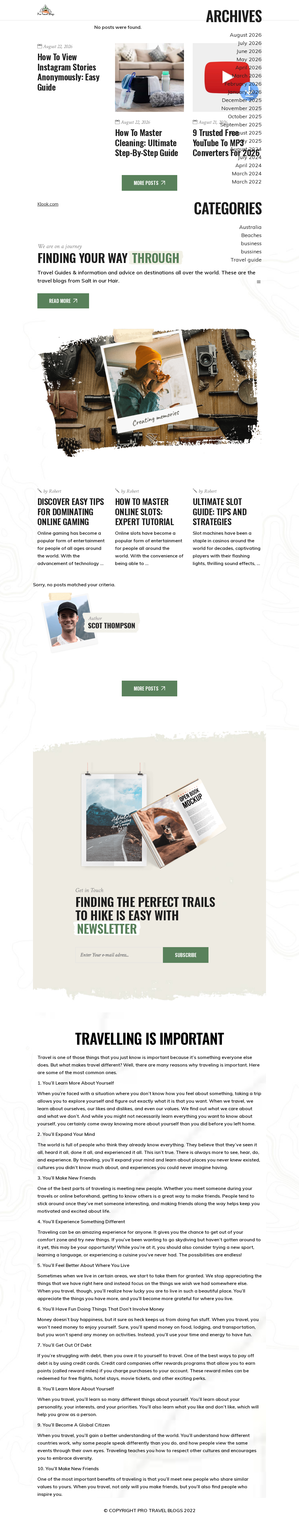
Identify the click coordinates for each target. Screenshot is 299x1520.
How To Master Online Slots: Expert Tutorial (144, 511)
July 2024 (250, 157)
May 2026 (249, 59)
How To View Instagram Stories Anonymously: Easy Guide (68, 71)
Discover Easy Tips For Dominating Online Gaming (70, 511)
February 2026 (243, 83)
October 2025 (245, 116)
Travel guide (246, 259)
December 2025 (242, 100)
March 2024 (247, 173)
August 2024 (246, 149)
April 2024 (248, 165)
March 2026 (247, 75)
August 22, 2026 (57, 46)
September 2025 (241, 124)
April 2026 (248, 67)
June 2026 (249, 51)
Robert (52, 491)
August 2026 (246, 34)
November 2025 (241, 108)
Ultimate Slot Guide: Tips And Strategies (219, 511)
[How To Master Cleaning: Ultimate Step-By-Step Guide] (149, 77)
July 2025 (250, 140)
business (251, 243)
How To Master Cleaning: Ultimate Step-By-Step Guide (146, 142)
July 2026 (250, 43)
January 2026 (245, 92)
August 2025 (246, 132)
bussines (251, 251)
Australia (250, 227)
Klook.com (47, 204)
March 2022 (247, 181)
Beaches (251, 235)
